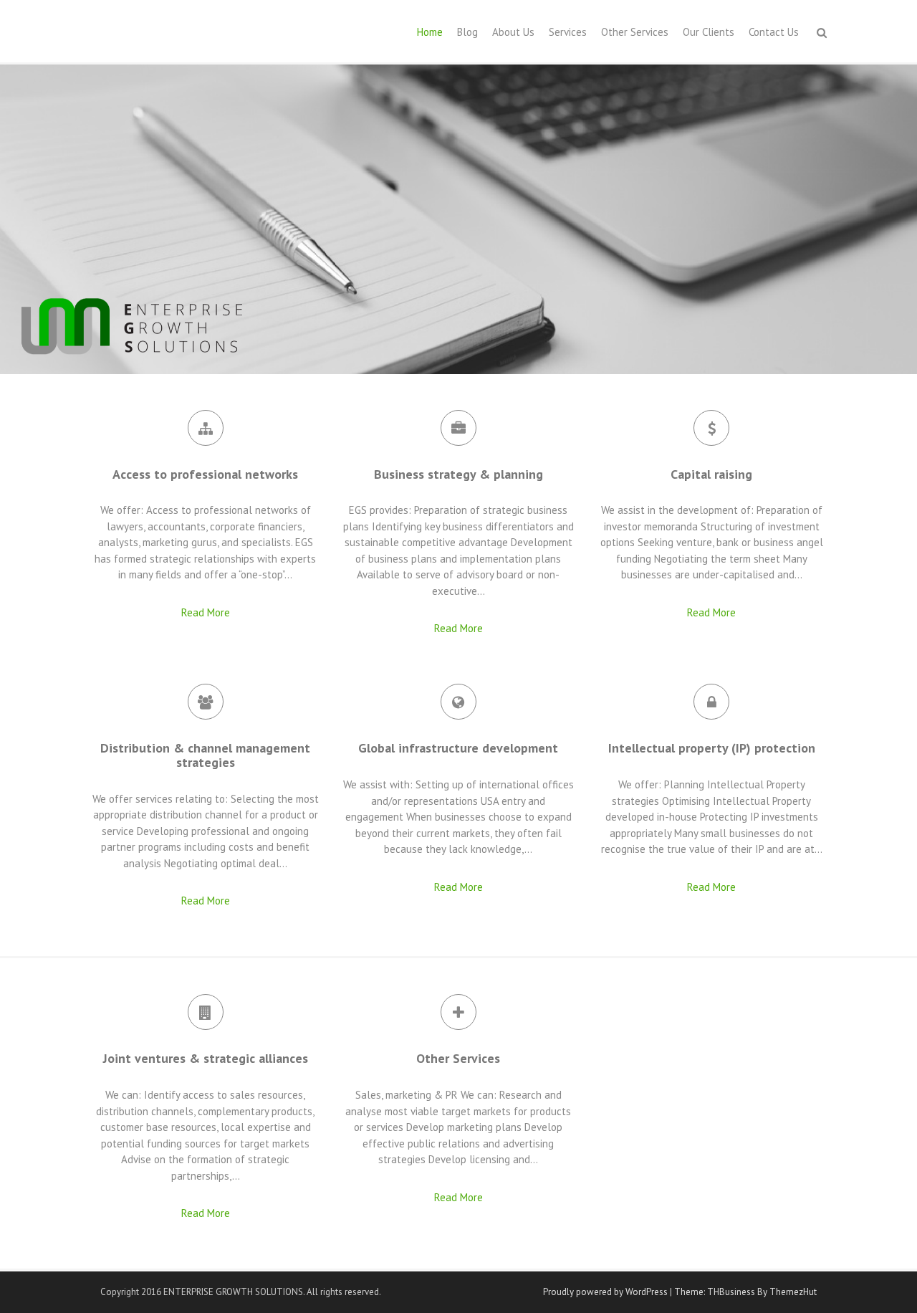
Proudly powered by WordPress (605, 1292)
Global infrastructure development (458, 748)
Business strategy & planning (458, 474)
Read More (205, 612)
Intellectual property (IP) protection (711, 748)
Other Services (634, 32)
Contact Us (774, 32)
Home (430, 32)
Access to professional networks (205, 474)
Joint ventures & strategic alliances (205, 1058)
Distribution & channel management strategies (205, 755)
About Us (513, 32)
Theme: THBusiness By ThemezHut (745, 1292)
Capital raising (711, 474)
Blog (467, 32)
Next (902, 219)
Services (568, 32)
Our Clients (708, 32)
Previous (14, 219)
